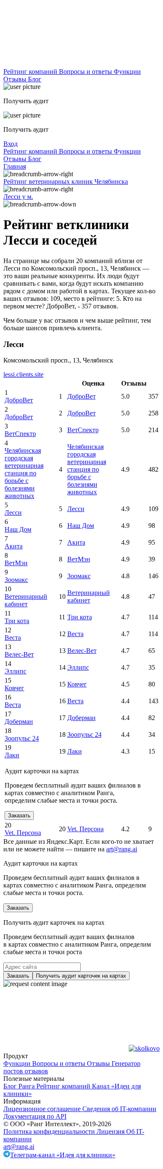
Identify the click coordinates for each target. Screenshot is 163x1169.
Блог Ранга (19, 1086)
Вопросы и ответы (86, 71)
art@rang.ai (18, 1146)
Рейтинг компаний (31, 71)
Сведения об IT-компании (119, 1108)
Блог (34, 79)
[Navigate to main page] (66, 64)
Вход (10, 143)
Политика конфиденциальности (50, 1131)
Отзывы (15, 79)
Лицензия (111, 1131)
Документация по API (34, 1116)
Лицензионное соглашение (42, 1108)
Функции (127, 71)
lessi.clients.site (23, 374)
